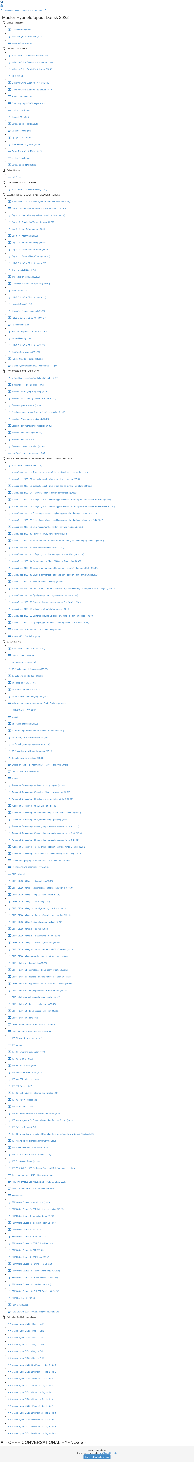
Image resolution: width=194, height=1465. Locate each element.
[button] (1, 2)
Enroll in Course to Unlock (97, 1456)
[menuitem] (1, 6)
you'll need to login (108, 1453)
